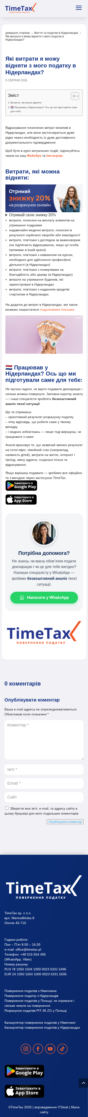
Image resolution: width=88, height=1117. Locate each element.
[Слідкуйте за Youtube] (50, 1049)
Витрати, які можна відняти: (26, 102)
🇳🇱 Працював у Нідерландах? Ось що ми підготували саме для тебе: (44, 109)
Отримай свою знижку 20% (32, 215)
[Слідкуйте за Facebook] (38, 1049)
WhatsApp (13, 959)
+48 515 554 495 (33, 954)
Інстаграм (54, 155)
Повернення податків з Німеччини (30, 991)
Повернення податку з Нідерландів (31, 996)
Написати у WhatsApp (48, 597)
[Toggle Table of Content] (72, 96)
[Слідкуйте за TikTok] (62, 1049)
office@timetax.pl (28, 949)
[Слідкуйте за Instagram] (26, 1049)
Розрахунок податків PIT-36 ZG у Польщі (35, 1010)
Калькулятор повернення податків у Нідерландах (42, 1027)
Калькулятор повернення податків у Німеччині (39, 1022)
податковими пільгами (57, 309)
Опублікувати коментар (65, 821)
